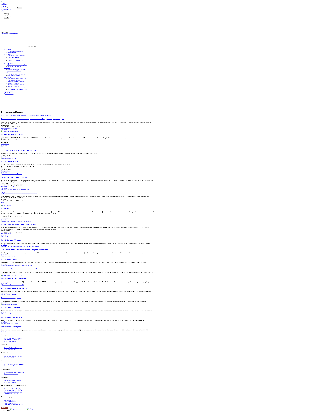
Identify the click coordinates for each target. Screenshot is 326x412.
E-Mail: (6, 14)
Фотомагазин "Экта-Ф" (9, 259)
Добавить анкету (9, 94)
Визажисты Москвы (13, 83)
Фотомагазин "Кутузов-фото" (12, 317)
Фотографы (7, 54)
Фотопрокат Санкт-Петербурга (16, 74)
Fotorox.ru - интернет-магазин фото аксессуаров (18, 150)
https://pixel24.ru (5, 171)
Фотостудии (7, 49)
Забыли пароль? (13, 33)
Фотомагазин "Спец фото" (11, 298)
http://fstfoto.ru (5, 144)
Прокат (6, 72)
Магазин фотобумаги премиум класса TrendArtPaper (20, 269)
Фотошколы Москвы (13, 62)
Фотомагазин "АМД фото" (11, 307)
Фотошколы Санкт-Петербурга (16, 60)
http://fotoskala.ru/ (5, 218)
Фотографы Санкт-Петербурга (16, 55)
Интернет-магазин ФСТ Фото (12, 134)
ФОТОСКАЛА (6, 208)
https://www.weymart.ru (7, 186)
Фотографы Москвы (13, 57)
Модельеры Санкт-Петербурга (16, 84)
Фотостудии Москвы (10, 341)
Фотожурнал (4, 4)
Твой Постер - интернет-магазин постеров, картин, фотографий (24, 250)
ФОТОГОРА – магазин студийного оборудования (19, 224)
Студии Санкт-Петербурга (15, 51)
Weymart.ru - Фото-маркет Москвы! (14, 177)
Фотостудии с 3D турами (11, 339)
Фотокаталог (4, 3)
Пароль (6, 15)
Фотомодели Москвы (13, 80)
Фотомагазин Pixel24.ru (9, 161)
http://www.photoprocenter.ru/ (9, 128)
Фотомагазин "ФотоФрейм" (11, 327)
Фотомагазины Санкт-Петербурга (17, 69)
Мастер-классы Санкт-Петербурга (17, 65)
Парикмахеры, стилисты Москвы (17, 89)
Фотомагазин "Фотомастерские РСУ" (15, 288)
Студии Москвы (12, 52)
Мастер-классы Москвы (14, 66)
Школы (6, 58)
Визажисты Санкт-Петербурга (16, 81)
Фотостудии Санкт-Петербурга (13, 338)
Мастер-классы (8, 63)
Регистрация (4, 33)
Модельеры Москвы (13, 86)
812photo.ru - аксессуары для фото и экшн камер (19, 193)
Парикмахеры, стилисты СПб (16, 87)
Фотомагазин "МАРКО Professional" (14, 278)
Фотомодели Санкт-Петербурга (16, 78)
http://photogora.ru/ (6, 233)
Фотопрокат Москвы (13, 75)
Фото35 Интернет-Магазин (11, 240)
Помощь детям (8, 91)
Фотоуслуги (7, 77)
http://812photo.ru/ (6, 202)
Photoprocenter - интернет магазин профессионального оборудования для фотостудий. (32, 119)
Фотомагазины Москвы (14, 71)
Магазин (3, 6)
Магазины (7, 68)
